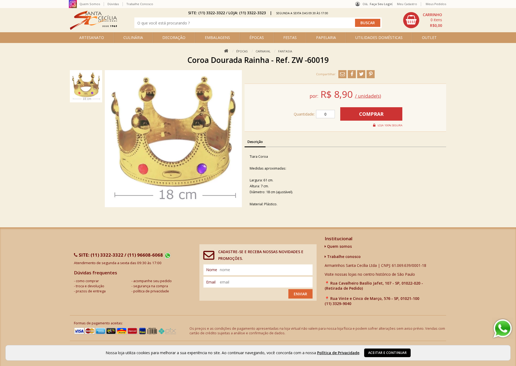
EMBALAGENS (217, 37)
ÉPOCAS (256, 37)
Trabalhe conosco (343, 256)
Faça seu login (381, 4)
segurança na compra (150, 286)
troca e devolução (90, 286)
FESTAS (290, 37)
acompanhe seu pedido (152, 281)
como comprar (87, 281)
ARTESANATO (91, 37)
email (211, 282)
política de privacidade (151, 291)
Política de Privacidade (338, 352)
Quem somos (339, 246)
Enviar (300, 293)
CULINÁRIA (133, 37)
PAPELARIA (326, 37)
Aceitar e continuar (387, 352)
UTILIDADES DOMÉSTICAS (379, 37)
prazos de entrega (91, 291)
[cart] (423, 20)
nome (211, 269)
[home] (93, 28)
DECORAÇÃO (173, 37)
